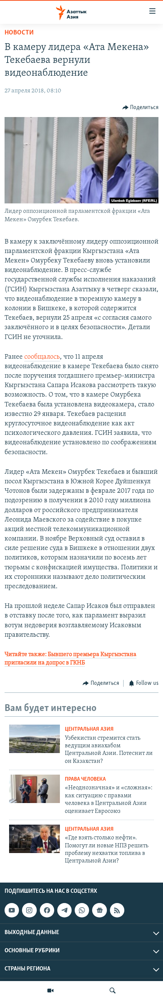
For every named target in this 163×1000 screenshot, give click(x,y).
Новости (19, 33)
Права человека (85, 779)
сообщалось (42, 357)
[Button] (140, 107)
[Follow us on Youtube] (12, 910)
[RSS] (117, 910)
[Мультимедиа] (50, 990)
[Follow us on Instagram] (29, 910)
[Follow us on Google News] (99, 910)
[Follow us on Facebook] (47, 910)
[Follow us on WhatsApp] (82, 910)
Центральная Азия (89, 729)
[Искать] (112, 990)
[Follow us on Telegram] (64, 910)
